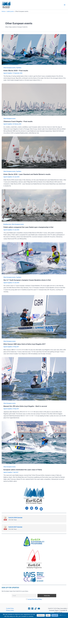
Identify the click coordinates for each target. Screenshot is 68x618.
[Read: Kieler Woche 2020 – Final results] (34, 49)
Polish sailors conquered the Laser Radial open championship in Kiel (28, 227)
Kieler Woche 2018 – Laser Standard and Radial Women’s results (27, 174)
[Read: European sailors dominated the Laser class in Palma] (34, 442)
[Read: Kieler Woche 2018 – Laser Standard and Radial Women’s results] (34, 152)
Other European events (9, 67)
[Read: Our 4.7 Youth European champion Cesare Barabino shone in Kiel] (34, 258)
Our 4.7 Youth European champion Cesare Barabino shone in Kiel (27, 280)
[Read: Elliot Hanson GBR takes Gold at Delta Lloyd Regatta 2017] (34, 316)
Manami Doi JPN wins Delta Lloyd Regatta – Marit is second (25, 406)
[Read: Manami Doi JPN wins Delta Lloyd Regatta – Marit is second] (34, 378)
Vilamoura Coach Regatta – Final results (18, 121)
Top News (18, 67)
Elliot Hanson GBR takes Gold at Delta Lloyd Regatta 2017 (24, 344)
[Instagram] (32, 608)
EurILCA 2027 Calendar (15, 527)
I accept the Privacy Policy (34, 599)
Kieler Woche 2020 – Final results (15, 70)
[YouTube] (39, 608)
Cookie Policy (10, 608)
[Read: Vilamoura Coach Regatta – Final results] (34, 99)
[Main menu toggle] (64, 5)
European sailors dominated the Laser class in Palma (22, 470)
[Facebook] (29, 608)
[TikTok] (35, 608)
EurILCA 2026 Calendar (15, 517)
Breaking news (7, 224)
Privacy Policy (10, 610)
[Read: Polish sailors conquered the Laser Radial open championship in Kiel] (34, 205)
